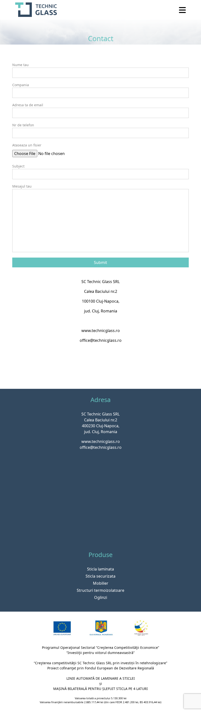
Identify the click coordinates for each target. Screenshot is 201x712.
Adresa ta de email (27, 105)
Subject (18, 166)
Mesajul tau (22, 186)
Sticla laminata (100, 569)
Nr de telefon (23, 125)
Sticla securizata (100, 576)
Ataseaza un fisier (26, 145)
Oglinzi (100, 597)
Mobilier (100, 583)
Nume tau (20, 64)
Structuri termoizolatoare (100, 590)
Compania (20, 85)
